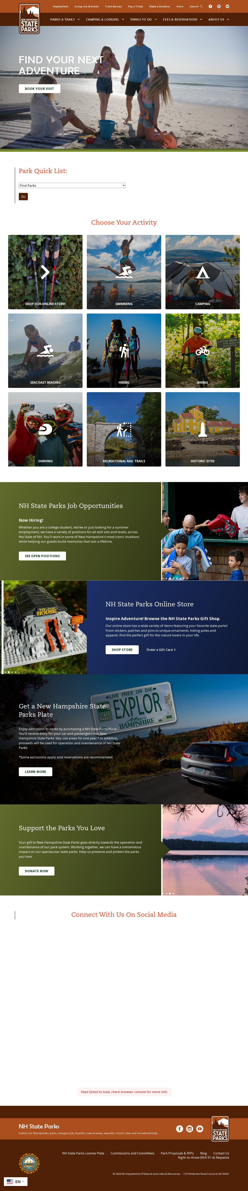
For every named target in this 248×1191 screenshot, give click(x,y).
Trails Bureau (113, 6)
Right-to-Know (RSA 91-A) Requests (203, 1157)
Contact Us (221, 1153)
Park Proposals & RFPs (177, 1153)
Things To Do (141, 19)
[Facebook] (210, 6)
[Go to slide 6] (180, 578)
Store (180, 6)
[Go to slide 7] (184, 578)
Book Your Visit (39, 89)
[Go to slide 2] (166, 578)
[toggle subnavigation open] (79, 19)
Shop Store (122, 650)
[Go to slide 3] (170, 578)
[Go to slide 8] (187, 578)
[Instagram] (219, 6)
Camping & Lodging (102, 19)
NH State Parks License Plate (83, 1153)
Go (23, 196)
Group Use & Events (87, 6)
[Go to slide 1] (163, 578)
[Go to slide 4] (173, 578)
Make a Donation (159, 6)
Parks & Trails (62, 19)
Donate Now (36, 871)
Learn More (35, 772)
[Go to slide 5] (177, 578)
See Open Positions (42, 556)
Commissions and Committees (132, 1153)
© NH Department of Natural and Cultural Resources (171, 1174)
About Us (216, 19)
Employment (60, 6)
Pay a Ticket (135, 6)
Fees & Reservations (180, 19)
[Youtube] (227, 6)
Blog (203, 1153)
